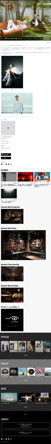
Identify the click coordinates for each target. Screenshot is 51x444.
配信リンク (3, 145)
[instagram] (11, 164)
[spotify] (1, 164)
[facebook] (6, 164)
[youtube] (8, 164)
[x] (4, 164)
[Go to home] (5, 1)
